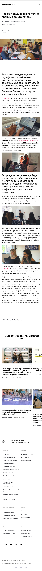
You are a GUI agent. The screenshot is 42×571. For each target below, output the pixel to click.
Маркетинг (34, 141)
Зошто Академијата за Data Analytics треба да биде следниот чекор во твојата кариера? (16, 412)
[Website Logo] (9, 4)
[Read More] (17, 355)
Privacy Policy (27, 563)
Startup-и (5, 32)
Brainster (7, 98)
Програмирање (24, 141)
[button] (16, 567)
